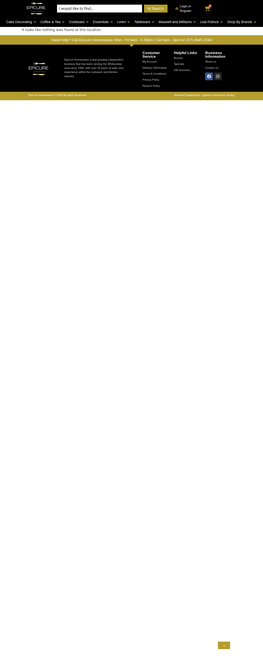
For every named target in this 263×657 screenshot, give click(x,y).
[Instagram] (218, 76)
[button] (21, 22)
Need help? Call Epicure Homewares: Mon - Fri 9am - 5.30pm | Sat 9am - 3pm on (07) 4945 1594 (131, 40)
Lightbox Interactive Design (218, 95)
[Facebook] (209, 76)
